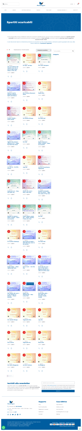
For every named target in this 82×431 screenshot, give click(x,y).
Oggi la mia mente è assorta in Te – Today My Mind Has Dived (13, 143)
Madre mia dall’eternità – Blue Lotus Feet (28, 294)
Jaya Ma (25, 167)
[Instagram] (10, 414)
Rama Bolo (41, 342)
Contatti (75, 10)
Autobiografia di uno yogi (62, 411)
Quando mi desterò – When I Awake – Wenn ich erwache (13, 217)
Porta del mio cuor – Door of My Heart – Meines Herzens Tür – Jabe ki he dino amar (44, 268)
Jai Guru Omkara (27, 365)
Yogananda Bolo (27, 319)
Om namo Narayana (43, 65)
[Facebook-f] (8, 414)
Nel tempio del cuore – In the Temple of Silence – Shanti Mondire (13, 295)
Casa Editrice (59, 404)
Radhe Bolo (41, 93)
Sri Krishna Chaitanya (13, 241)
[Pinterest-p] (20, 414)
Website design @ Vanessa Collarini (67, 426)
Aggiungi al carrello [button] (11, 76)
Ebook (14, 10)
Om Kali (25, 142)
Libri (5, 10)
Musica (38, 10)
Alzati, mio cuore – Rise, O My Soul (28, 191)
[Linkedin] (17, 414)
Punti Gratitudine (43, 407)
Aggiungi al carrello (27, 302)
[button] (3, 427)
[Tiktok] (15, 414)
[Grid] (7, 49)
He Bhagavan (41, 365)
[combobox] (10, 4)
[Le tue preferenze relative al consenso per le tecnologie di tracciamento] (80, 429)
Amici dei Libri (59, 409)
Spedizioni (41, 411)
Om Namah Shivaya (28, 118)
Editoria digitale (26, 10)
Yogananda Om (27, 342)
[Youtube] (13, 414)
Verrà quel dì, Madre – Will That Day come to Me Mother (29, 243)
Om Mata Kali (41, 118)
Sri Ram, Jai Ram (27, 65)
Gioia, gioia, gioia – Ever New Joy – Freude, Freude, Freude (43, 295)
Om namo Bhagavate (12, 365)
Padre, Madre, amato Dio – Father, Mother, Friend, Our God (28, 217)
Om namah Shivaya (12, 319)
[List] (9, 49)
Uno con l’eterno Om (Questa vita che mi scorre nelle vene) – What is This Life (12, 68)
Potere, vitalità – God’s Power (11, 119)
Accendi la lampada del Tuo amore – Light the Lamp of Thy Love (44, 192)
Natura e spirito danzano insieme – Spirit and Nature (12, 94)
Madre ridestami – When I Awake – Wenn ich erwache (44, 143)
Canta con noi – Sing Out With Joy (12, 191)
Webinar (58, 414)
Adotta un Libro (60, 407)
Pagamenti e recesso (43, 409)
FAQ (40, 404)
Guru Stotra (10, 342)
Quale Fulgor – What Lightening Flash (12, 267)
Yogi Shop (48, 10)
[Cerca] (72, 51)
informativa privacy (51, 385)
